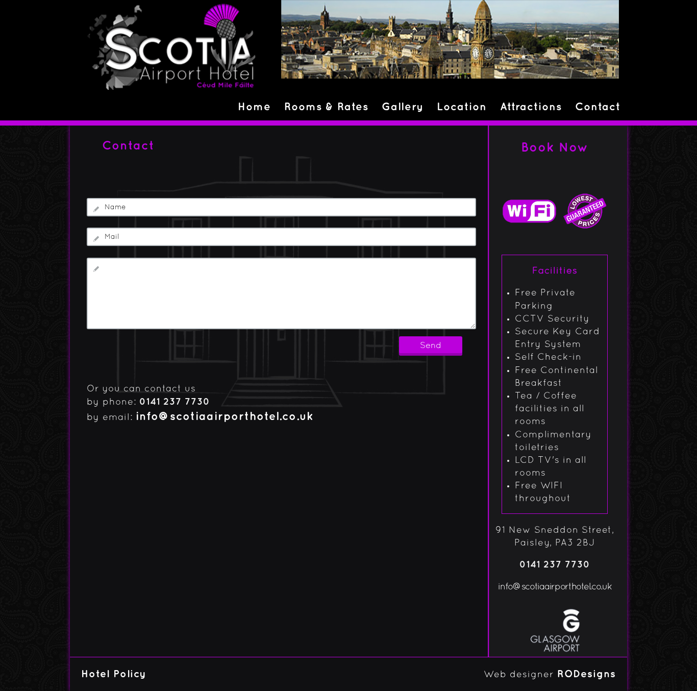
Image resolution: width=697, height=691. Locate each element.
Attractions (531, 107)
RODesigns (586, 674)
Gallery (403, 107)
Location (462, 107)
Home (254, 107)
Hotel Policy (113, 674)
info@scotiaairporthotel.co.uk (224, 417)
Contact (597, 107)
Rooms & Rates (326, 107)
